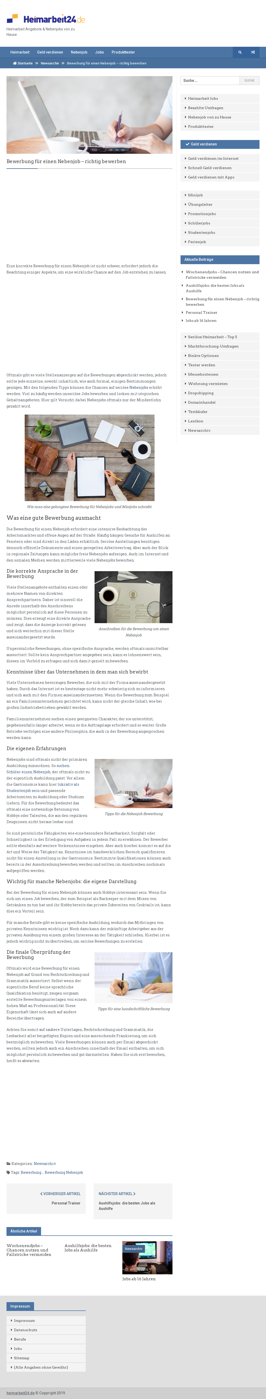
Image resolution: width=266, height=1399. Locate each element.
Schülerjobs (199, 223)
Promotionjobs (202, 214)
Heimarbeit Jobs (203, 98)
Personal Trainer (66, 1203)
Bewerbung (31, 1172)
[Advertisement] (89, 220)
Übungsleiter (200, 204)
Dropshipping (201, 393)
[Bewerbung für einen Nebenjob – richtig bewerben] (89, 115)
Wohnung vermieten (208, 384)
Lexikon (195, 421)
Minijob (195, 195)
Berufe (20, 1339)
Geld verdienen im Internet (213, 158)
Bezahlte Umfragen (205, 108)
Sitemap (21, 1358)
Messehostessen (203, 374)
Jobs (99, 52)
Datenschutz (25, 1330)
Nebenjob (79, 52)
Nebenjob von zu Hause (209, 117)
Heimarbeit (19, 52)
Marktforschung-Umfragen (213, 346)
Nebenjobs (138, 387)
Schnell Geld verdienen (210, 168)
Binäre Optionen (203, 356)
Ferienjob (197, 242)
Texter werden (201, 365)
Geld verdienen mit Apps (211, 177)
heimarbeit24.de (20, 1393)
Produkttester (123, 52)
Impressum (24, 1320)
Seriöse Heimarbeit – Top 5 (212, 337)
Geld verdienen (50, 52)
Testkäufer (198, 412)
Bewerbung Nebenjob (64, 1172)
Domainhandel (202, 402)
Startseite (25, 63)
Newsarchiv (50, 63)
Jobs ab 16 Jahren (201, 320)
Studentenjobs (201, 232)
